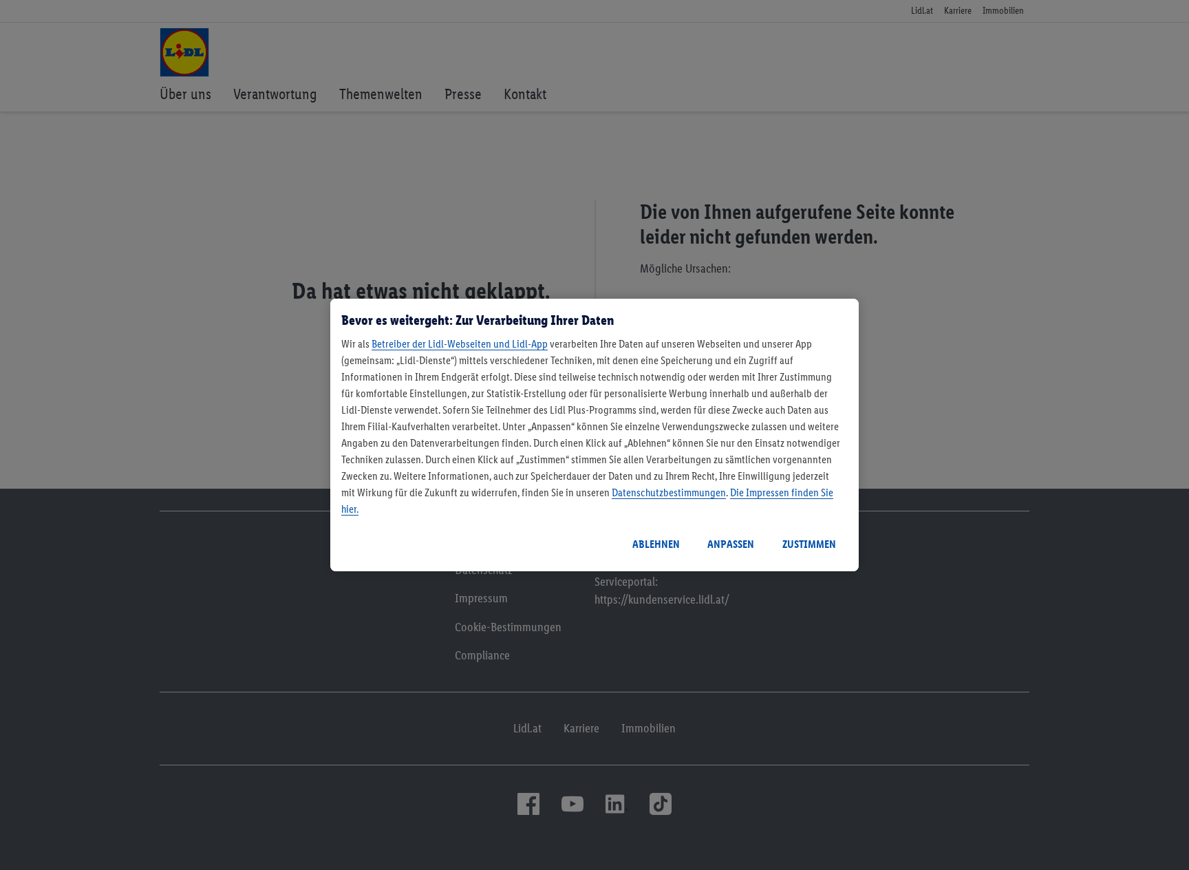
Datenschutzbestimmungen (669, 492)
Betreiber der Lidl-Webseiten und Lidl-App (460, 343)
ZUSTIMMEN (809, 544)
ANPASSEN (730, 544)
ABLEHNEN (656, 544)
